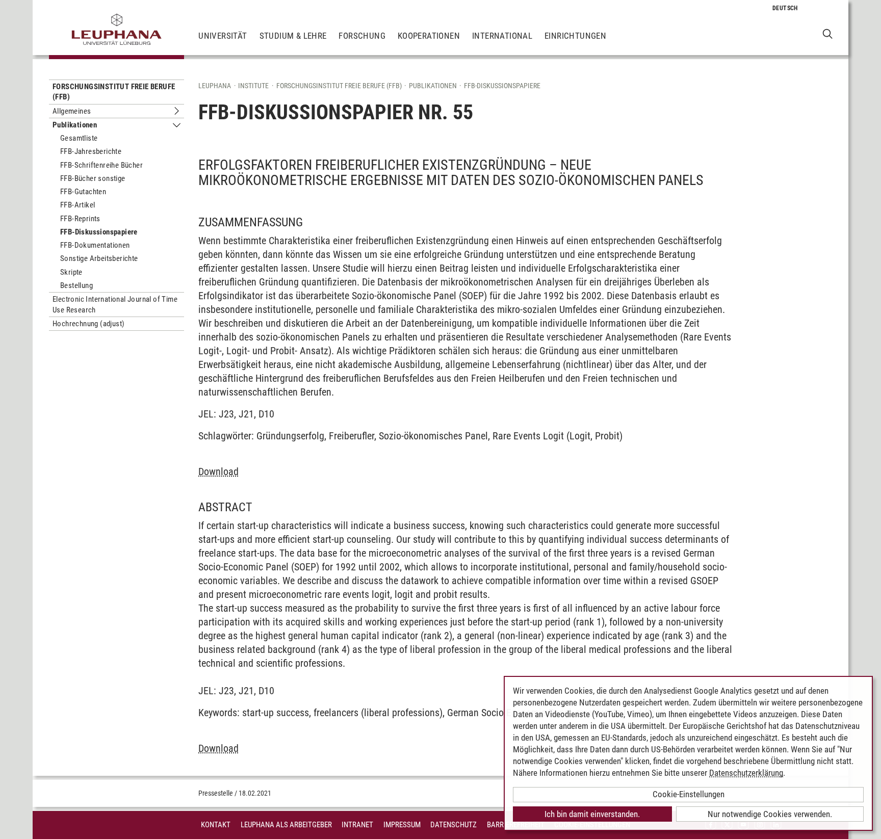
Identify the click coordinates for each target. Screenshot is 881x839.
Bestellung (76, 285)
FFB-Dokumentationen (95, 245)
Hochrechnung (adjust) (88, 323)
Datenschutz (453, 824)
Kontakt (215, 824)
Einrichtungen (575, 36)
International (502, 36)
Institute (253, 86)
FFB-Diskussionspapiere (99, 232)
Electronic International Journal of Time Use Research (115, 304)
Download (218, 471)
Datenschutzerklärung (746, 773)
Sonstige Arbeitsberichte (99, 258)
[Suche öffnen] (827, 33)
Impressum (402, 824)
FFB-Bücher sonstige (92, 178)
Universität (222, 36)
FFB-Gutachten (83, 191)
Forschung (362, 36)
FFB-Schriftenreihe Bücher (101, 165)
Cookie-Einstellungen (688, 794)
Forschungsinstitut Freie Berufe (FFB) (114, 91)
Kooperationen (429, 36)
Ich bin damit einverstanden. (592, 814)
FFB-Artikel (77, 204)
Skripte (71, 272)
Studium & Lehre (293, 36)
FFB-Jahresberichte (90, 151)
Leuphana (214, 86)
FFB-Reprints (80, 218)
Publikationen (75, 124)
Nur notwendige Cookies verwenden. (770, 814)
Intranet (357, 824)
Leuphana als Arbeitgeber (286, 824)
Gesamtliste (78, 138)
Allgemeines (72, 111)
